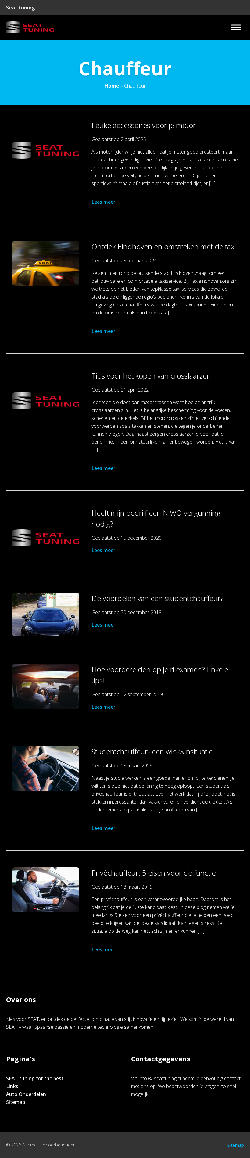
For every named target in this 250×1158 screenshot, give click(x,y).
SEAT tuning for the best (34, 1078)
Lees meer (103, 202)
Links (12, 1086)
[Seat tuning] (30, 27)
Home (112, 85)
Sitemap (15, 1102)
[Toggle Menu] (236, 27)
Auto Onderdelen (26, 1094)
